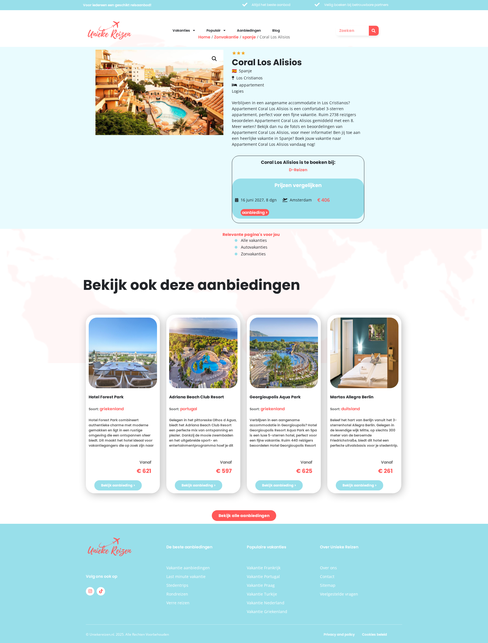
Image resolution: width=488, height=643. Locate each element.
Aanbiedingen (249, 30)
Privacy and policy (339, 634)
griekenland (112, 409)
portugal (188, 409)
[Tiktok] (101, 591)
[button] (214, 59)
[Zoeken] (374, 31)
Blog (276, 30)
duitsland (350, 409)
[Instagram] (90, 591)
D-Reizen (298, 170)
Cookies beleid (374, 634)
